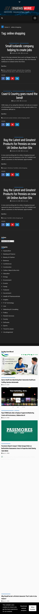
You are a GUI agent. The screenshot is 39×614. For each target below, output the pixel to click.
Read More (3, 66)
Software (6, 322)
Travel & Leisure (8, 329)
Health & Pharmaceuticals (11, 296)
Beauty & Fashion (9, 257)
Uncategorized (8, 332)
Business (6, 260)
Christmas (10, 168)
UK (22, 218)
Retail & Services (24, 42)
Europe (5, 218)
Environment (7, 280)
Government (7, 293)
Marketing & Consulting (18, 90)
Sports (5, 325)
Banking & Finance (14, 42)
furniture (15, 118)
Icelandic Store (20, 70)
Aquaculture (7, 251)
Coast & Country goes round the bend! (20, 95)
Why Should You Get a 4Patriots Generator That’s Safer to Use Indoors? (19, 597)
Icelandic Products (11, 70)
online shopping (19, 71)
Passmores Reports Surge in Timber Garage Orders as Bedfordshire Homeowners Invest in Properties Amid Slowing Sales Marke (18, 448)
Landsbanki (4, 71)
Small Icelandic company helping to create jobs (19, 47)
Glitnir (4, 70)
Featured (6, 290)
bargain (5, 168)
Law (4, 306)
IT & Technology (7, 90)
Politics (5, 312)
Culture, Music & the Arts (11, 270)
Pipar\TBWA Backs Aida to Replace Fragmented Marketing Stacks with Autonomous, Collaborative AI (17, 414)
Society (5, 319)
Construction (7, 267)
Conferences (7, 264)
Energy (5, 277)
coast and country (7, 118)
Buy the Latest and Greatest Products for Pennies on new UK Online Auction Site (19, 143)
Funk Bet (15, 168)
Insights (5, 299)
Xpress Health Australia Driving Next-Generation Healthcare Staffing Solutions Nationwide (18, 381)
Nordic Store (11, 71)
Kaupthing (27, 70)
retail (28, 118)
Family (5, 286)
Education (6, 273)
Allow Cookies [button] (32, 608)
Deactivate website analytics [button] (23, 608)
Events (5, 283)
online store (27, 71)
